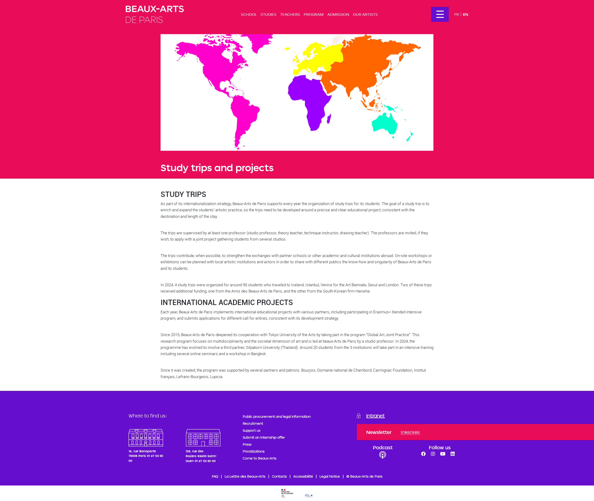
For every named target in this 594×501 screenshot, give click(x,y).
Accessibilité (303, 476)
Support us (251, 430)
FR (456, 14)
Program (314, 14)
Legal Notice (330, 476)
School (249, 14)
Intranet (375, 415)
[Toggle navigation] (440, 14)
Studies (268, 14)
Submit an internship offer (264, 437)
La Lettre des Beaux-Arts (245, 476)
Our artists (365, 14)
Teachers (290, 14)
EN (465, 14)
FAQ (215, 476)
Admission (338, 14)
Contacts (279, 476)
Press (247, 444)
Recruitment (253, 423)
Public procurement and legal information (277, 416)
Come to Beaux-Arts (259, 458)
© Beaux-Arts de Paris (364, 476)
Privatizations (254, 451)
